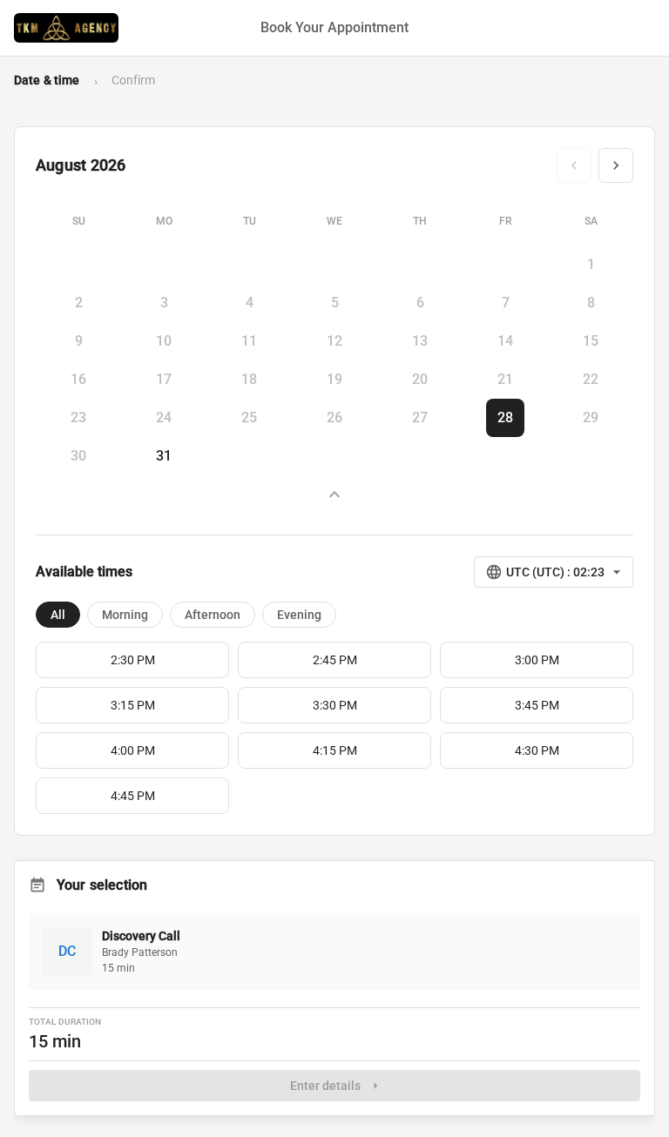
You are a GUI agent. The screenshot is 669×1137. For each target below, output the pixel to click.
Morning (125, 615)
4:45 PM (133, 796)
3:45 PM (537, 705)
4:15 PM (335, 750)
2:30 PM (133, 660)
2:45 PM (335, 660)
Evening (299, 615)
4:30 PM (537, 750)
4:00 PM (133, 750)
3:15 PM (133, 705)
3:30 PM (335, 705)
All (58, 615)
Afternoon (212, 615)
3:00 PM (537, 660)
